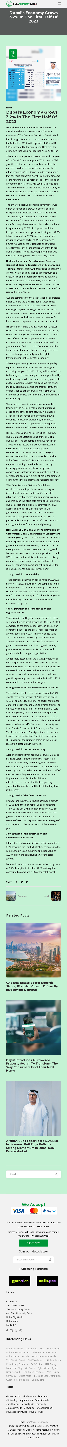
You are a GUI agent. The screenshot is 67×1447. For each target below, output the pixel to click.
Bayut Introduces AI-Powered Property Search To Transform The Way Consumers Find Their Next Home (32, 1065)
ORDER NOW (33, 1243)
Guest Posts (25, 1375)
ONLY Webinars (36, 1360)
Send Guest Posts (15, 1305)
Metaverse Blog (14, 1368)
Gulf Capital (37, 1364)
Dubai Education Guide (18, 1356)
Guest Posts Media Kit (17, 1379)
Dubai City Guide (14, 1317)
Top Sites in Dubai (15, 1360)
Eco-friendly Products (17, 1364)
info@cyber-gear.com (37, 1421)
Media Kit (11, 1324)
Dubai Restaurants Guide (44, 1352)
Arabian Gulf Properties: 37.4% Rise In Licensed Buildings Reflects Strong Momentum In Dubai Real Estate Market (32, 1146)
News (9, 107)
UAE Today (50, 1364)
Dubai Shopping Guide (17, 1352)
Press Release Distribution (47, 1375)
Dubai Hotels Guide (50, 1348)
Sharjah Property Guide (18, 1309)
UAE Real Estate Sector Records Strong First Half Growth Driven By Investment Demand (32, 986)
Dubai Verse (12, 1321)
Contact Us (11, 1301)
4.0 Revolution (53, 1360)
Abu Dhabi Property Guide (19, 1313)
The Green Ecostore (33, 1371)
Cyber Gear (44, 1368)
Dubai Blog (32, 1348)
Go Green (30, 1368)
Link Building (38, 1379)
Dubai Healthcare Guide (44, 1356)
